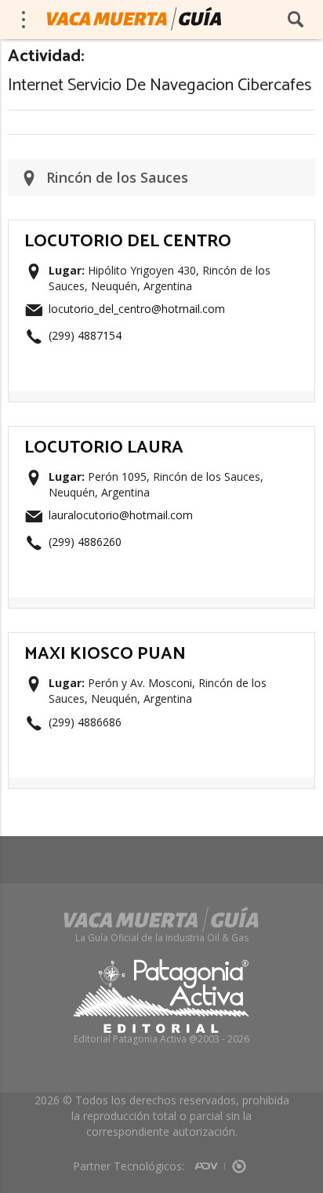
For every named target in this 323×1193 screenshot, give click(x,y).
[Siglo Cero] (239, 1160)
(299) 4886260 (85, 541)
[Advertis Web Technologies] (209, 1160)
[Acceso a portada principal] (134, 19)
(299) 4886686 (85, 722)
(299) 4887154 (85, 335)
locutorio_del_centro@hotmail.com (137, 308)
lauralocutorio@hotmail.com (121, 514)
